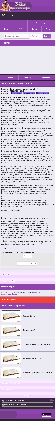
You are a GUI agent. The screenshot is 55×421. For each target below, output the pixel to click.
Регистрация (41, 23)
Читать (34, 29)
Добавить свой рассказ (11, 383)
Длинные (46, 77)
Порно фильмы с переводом (15, 404)
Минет (38, 93)
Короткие (27, 77)
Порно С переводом (11, 15)
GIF (20, 29)
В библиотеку (7, 389)
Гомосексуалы (29, 93)
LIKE (5, 275)
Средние (9, 77)
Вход (14, 23)
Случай (46, 93)
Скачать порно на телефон (14, 400)
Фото (48, 29)
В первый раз (16, 93)
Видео (6, 29)
